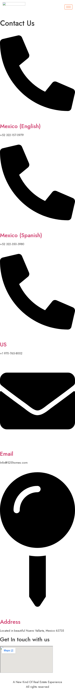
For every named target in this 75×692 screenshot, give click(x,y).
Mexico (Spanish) (21, 235)
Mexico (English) (20, 126)
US (3, 344)
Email (6, 454)
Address (10, 622)
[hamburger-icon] (68, 7)
